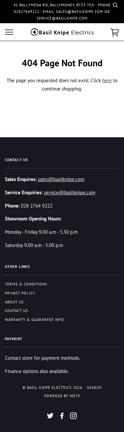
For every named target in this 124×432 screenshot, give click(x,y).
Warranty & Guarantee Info (34, 319)
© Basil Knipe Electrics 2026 (52, 387)
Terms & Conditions (26, 284)
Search (94, 387)
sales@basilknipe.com (61, 179)
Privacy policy (20, 293)
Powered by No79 (62, 396)
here (107, 80)
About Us (14, 302)
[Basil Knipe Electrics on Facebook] (62, 417)
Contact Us (16, 310)
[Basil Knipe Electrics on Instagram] (73, 417)
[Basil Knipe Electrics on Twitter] (50, 417)
